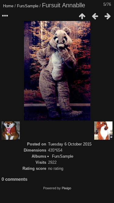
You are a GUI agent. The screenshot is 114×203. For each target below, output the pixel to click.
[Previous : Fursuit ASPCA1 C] (94, 16)
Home (8, 6)
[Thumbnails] (82, 16)
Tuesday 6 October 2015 (70, 144)
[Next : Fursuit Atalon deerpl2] (107, 16)
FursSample (27, 6)
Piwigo (66, 188)
